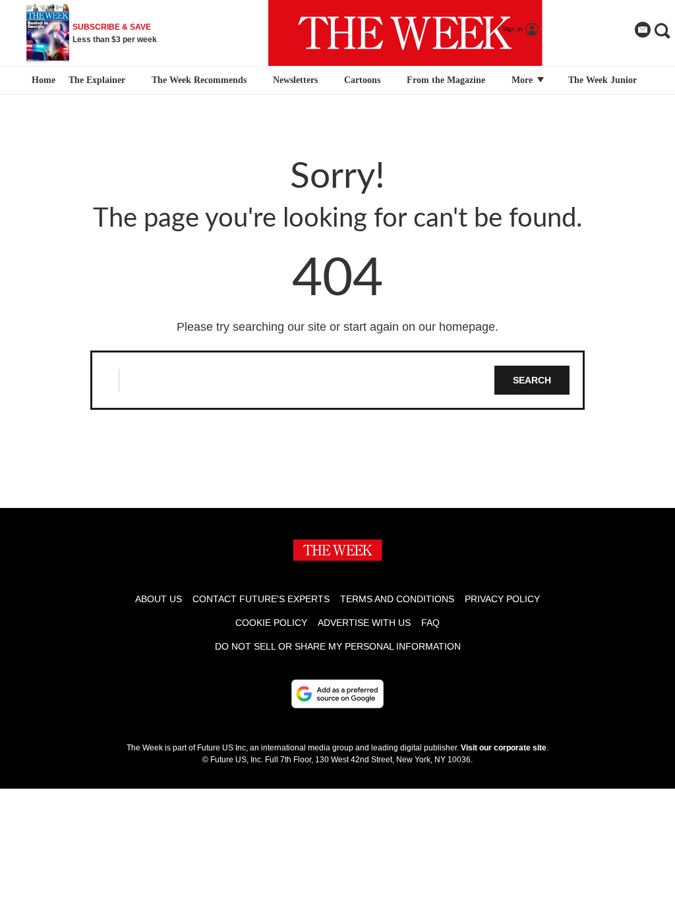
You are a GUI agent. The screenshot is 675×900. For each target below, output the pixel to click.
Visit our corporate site (503, 747)
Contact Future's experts (261, 599)
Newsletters (295, 80)
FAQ (430, 622)
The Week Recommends (199, 80)
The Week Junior (602, 80)
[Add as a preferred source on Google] (337, 693)
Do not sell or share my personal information (338, 646)
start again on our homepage (419, 326)
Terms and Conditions (397, 599)
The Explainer (97, 80)
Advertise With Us (364, 622)
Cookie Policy (271, 622)
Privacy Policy (502, 599)
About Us (158, 599)
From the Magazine (446, 80)
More (523, 80)
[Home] (41, 80)
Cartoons (362, 80)
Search (532, 380)
